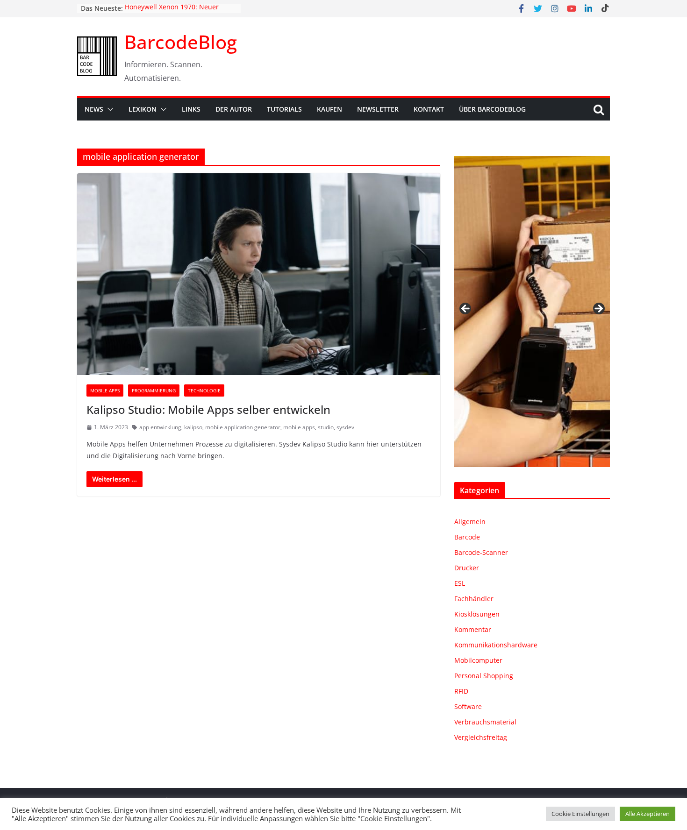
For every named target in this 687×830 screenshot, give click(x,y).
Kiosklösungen (477, 614)
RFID (461, 691)
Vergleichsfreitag (480, 737)
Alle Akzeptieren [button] (647, 813)
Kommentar (472, 629)
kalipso (193, 427)
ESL (459, 583)
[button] (108, 109)
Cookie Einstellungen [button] (580, 813)
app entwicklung (160, 427)
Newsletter (378, 109)
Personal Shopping (483, 675)
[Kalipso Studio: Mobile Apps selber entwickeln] (258, 274)
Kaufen (329, 109)
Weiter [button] (598, 309)
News (94, 109)
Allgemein (470, 521)
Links (191, 109)
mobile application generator (242, 427)
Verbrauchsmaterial (485, 721)
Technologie (204, 390)
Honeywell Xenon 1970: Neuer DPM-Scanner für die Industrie (173, 13)
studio (326, 427)
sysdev (345, 427)
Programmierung (154, 390)
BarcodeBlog (180, 42)
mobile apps (299, 427)
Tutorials (284, 109)
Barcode (467, 536)
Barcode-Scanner (481, 552)
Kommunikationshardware (495, 644)
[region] (532, 311)
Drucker (466, 567)
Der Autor (233, 109)
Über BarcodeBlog (492, 109)
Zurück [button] (466, 309)
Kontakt (429, 109)
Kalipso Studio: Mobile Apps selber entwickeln (208, 409)
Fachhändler (474, 598)
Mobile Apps (105, 390)
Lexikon (143, 109)
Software (468, 706)
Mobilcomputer (478, 660)
